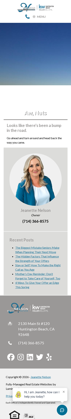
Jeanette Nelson (41, 377)
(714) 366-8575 (31, 343)
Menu (41, 16)
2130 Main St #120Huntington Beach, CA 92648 (36, 329)
